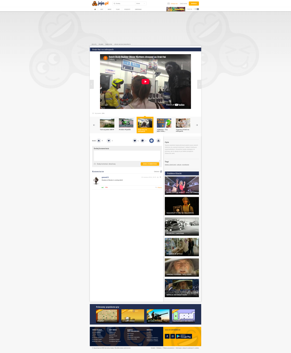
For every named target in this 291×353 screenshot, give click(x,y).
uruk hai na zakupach (122, 44)
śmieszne (108, 44)
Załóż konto (183, 3)
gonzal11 (105, 177)
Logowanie (130, 335)
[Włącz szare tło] (196, 9)
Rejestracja (130, 333)
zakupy (179, 164)
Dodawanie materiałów (133, 337)
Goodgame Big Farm (115, 341)
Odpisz (160, 187)
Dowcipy (127, 9)
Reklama (149, 334)
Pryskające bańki (97, 339)
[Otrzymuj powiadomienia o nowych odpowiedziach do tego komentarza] (161, 177)
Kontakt (149, 332)
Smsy (93, 335)
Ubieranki (138, 9)
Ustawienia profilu (132, 339)
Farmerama (112, 332)
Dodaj (194, 3)
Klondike (111, 337)
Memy (109, 9)
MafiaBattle (112, 334)
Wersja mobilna (96, 332)
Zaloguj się (174, 3)
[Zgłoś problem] (158, 140)
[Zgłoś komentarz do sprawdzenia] (158, 177)
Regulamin (149, 335)
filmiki (101, 44)
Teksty (94, 334)
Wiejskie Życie (113, 335)
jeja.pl (94, 44)
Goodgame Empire (114, 339)
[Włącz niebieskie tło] (198, 9)
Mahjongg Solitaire (97, 341)
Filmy (118, 9)
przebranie (185, 164)
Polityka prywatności (152, 337)
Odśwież (156, 171)
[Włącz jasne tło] (195, 9)
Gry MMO (113, 330)
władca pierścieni (170, 164)
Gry (101, 9)
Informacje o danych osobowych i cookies (152, 340)
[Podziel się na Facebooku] (151, 140)
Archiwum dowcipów (97, 337)
